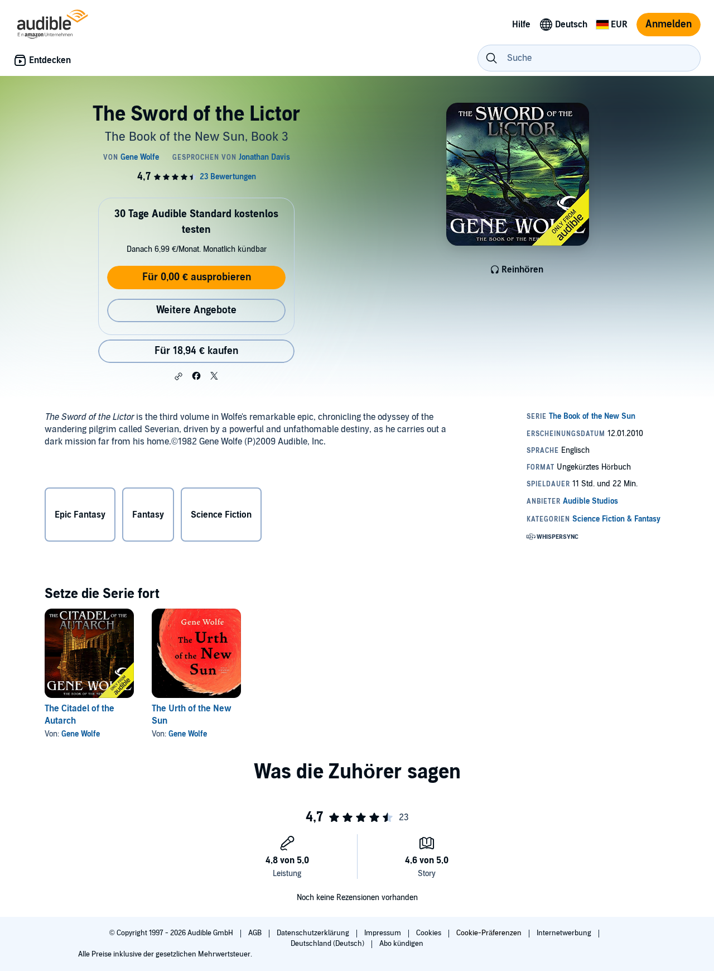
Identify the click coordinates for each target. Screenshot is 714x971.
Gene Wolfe (80, 734)
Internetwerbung (565, 933)
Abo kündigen (401, 943)
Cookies (429, 933)
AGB (255, 933)
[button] (178, 376)
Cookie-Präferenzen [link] (489, 933)
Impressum (383, 933)
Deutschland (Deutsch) (328, 943)
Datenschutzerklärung (314, 933)
